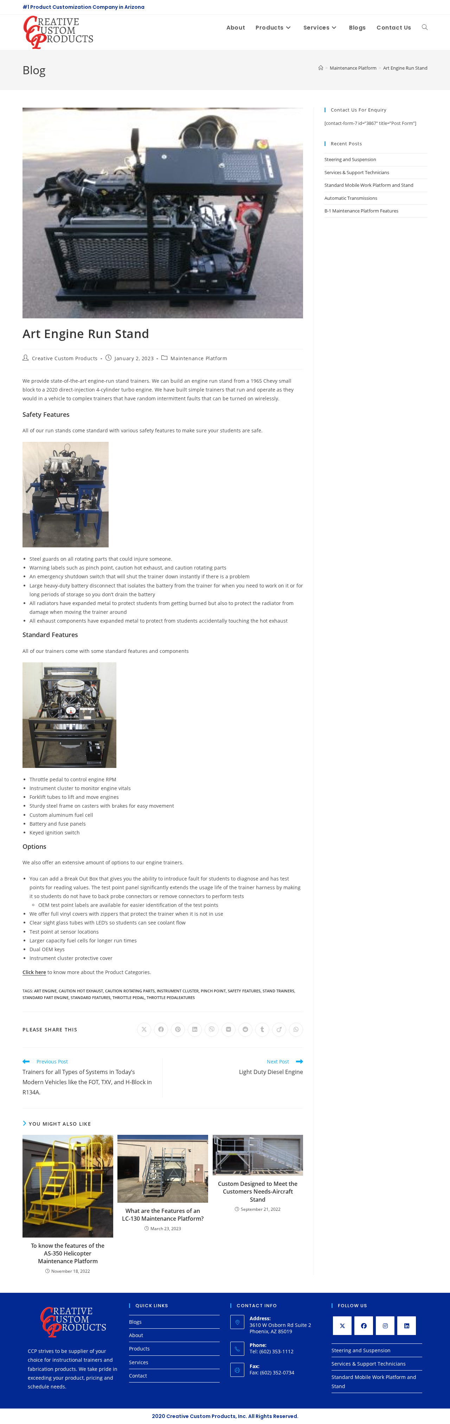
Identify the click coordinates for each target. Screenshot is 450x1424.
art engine (45, 990)
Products (139, 1348)
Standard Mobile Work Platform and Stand (368, 185)
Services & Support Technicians (356, 172)
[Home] (321, 68)
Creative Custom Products (65, 358)
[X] (342, 1325)
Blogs (135, 1321)
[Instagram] (385, 1325)
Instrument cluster (178, 990)
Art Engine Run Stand (405, 68)
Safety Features (244, 990)
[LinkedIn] (406, 1325)
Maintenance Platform (199, 358)
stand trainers (278, 990)
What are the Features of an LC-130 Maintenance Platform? (163, 1214)
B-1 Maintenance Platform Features (361, 211)
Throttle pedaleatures (171, 997)
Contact (138, 1375)
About (136, 1335)
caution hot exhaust (81, 990)
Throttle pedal (128, 997)
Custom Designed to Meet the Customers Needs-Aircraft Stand (257, 1191)
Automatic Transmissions (350, 198)
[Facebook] (363, 1325)
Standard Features (90, 997)
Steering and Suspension (350, 159)
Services (138, 1362)
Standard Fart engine (45, 997)
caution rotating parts (130, 990)
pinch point (213, 990)
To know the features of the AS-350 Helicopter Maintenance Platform (67, 1253)
